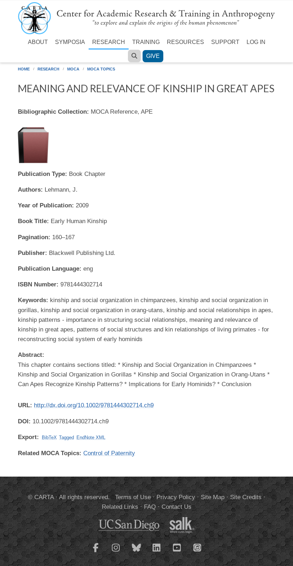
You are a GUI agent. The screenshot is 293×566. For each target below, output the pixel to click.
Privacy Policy (176, 497)
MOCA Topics (101, 69)
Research (108, 42)
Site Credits (246, 497)
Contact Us (177, 506)
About (38, 42)
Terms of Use (133, 497)
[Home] (146, 17)
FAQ (150, 506)
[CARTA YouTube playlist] (177, 552)
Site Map (212, 497)
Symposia (70, 42)
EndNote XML (90, 437)
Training (146, 42)
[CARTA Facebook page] (96, 552)
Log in (256, 42)
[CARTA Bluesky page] (136, 552)
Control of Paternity (109, 453)
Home (24, 69)
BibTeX (49, 437)
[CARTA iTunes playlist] (198, 547)
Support (225, 42)
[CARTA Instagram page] (116, 552)
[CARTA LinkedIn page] (157, 552)
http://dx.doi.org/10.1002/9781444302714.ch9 (94, 405)
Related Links (120, 506)
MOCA (73, 69)
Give (153, 56)
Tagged (66, 437)
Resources (185, 42)
